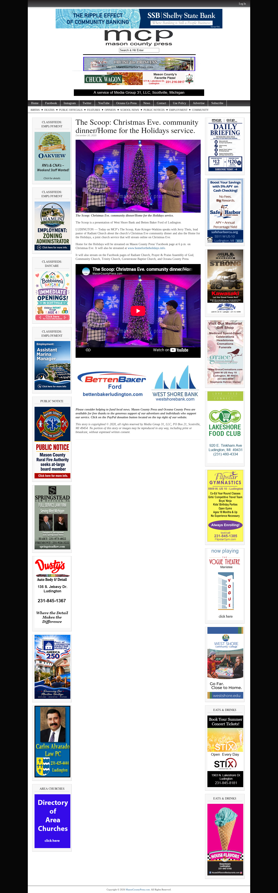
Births (35, 110)
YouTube (103, 103)
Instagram (70, 103)
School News (129, 110)
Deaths (49, 110)
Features (93, 110)
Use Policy (179, 103)
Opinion (110, 110)
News (146, 103)
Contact (161, 103)
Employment (178, 110)
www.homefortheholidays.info (146, 248)
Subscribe (217, 103)
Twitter (87, 103)
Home (34, 103)
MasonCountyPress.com (138, 889)
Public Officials (71, 110)
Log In (242, 3)
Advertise (199, 103)
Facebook (51, 103)
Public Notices (154, 110)
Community (200, 110)
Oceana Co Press (126, 103)
